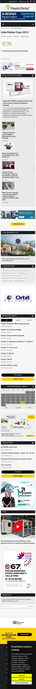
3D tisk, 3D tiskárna (7, 280)
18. (8, 400)
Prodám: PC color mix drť (9, 347)
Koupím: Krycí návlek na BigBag (11, 330)
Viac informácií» (6, 59)
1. (27, 392)
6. (17, 395)
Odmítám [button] (21, 679)
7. (22, 395)
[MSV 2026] (18, 570)
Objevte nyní (24, 634)
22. (28, 400)
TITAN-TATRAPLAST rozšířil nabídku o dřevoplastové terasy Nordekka (9, 135)
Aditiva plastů (22, 273)
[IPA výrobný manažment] (18, 495)
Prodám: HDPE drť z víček (9, 365)
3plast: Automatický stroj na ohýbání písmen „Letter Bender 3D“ (10, 155)
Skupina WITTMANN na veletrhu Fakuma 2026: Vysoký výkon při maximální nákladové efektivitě (17, 103)
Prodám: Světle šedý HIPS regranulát (12, 335)
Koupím (18, 320)
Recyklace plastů (19, 280)
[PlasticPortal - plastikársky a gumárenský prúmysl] (18, 7)
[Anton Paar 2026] (18, 66)
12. (13, 397)
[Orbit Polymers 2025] (18, 299)
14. (23, 397)
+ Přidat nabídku (18, 476)
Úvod (2, 28)
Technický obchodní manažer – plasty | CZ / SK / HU (17, 453)
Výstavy (7, 28)
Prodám (29, 320)
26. (13, 402)
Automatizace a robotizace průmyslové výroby (15, 278)
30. (32, 402)
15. (28, 397)
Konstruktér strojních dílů (9, 447)
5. (13, 395)
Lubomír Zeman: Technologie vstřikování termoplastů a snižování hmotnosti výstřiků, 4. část (10, 174)
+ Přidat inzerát (18, 379)
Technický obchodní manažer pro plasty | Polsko (16, 459)
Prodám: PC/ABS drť (7, 353)
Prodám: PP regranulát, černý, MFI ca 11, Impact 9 (17, 341)
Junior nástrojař (6, 465)
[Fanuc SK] (18, 426)
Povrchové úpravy (22, 270)
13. (18, 397)
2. (32, 392)
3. (3, 395)
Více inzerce (18, 375)
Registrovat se (13, 1)
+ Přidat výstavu (18, 224)
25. (8, 402)
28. (23, 402)
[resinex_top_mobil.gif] (18, 16)
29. (28, 402)
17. (3, 400)
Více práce (18, 472)
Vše (7, 320)
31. (3, 405)
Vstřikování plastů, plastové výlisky (11, 275)
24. (3, 402)
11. (8, 397)
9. (32, 395)
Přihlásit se (22, 1)
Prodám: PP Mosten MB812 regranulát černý (15, 324)
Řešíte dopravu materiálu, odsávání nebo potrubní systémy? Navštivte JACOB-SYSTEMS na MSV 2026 (10, 196)
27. (18, 402)
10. (3, 397)
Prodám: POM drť (6, 359)
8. (27, 395)
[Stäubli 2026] (18, 214)
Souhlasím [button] (21, 675)
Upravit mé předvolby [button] (21, 682)
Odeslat (30, 606)
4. (8, 395)
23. (32, 400)
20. (18, 400)
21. (23, 400)
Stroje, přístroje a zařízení (9, 273)
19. (13, 400)
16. (32, 397)
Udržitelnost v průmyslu (8, 270)
